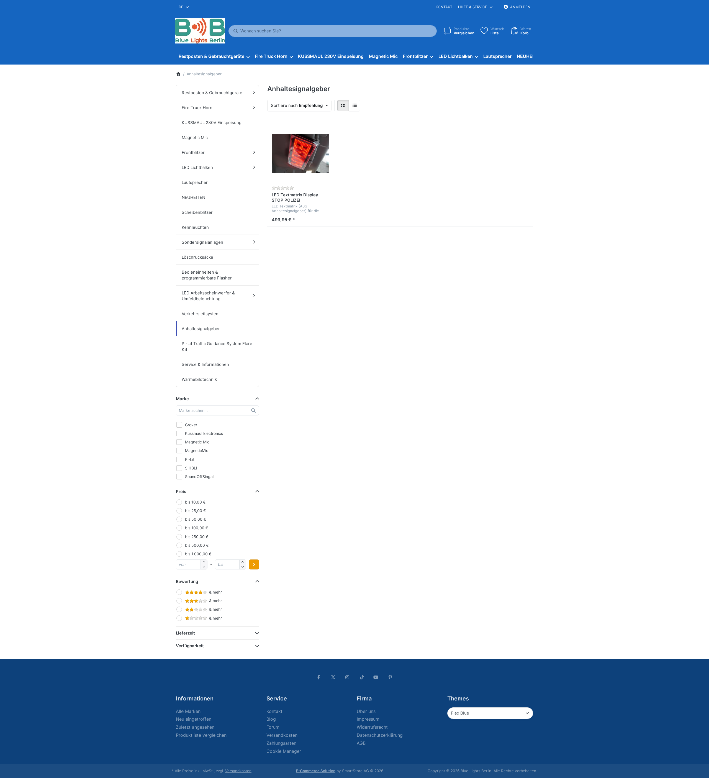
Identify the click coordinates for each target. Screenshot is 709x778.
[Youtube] (376, 677)
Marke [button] (182, 398)
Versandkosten (238, 771)
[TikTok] (362, 677)
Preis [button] (181, 491)
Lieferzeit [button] (185, 633)
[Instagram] (347, 677)
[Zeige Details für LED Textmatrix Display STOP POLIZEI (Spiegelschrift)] (300, 154)
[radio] (343, 105)
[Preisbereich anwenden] (254, 564)
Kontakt (444, 7)
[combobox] (184, 7)
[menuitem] (214, 56)
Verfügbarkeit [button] (190, 645)
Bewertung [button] (187, 581)
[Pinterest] (390, 677)
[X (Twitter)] (333, 677)
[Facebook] (319, 677)
